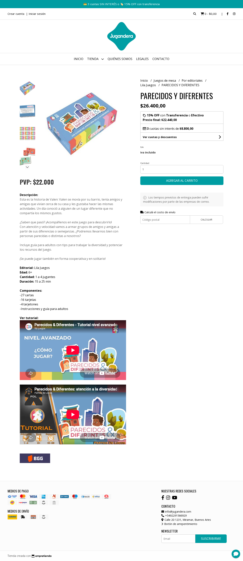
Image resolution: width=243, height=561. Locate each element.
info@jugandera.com (177, 511)
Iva (142, 147)
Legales (142, 59)
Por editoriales (192, 80)
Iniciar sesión (37, 14)
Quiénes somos (120, 59)
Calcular (206, 219)
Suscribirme (211, 539)
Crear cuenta (16, 14)
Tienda (93, 59)
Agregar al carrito (182, 181)
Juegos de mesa (165, 80)
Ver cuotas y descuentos (160, 137)
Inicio (78, 59)
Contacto (160, 59)
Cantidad (144, 163)
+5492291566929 (175, 515)
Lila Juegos (148, 85)
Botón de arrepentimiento (180, 524)
